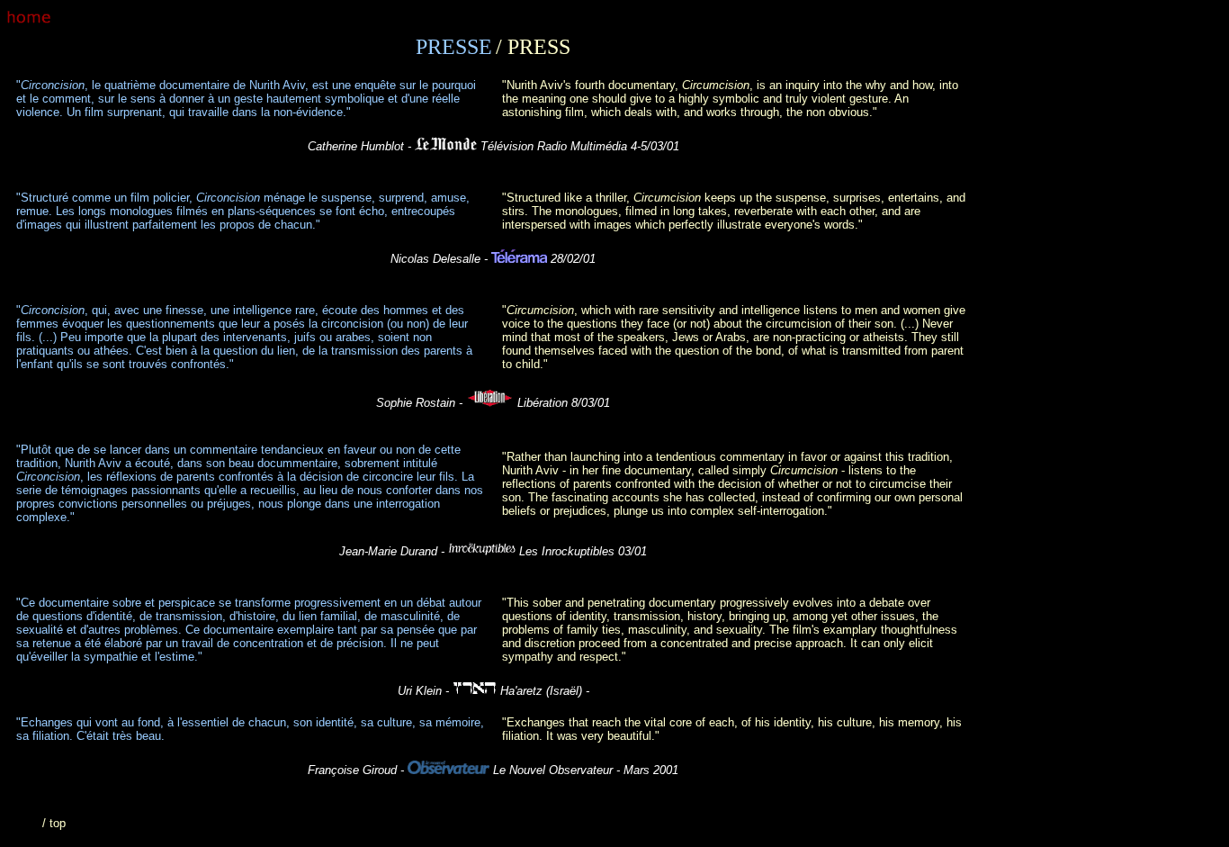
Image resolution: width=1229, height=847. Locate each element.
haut (27, 823)
